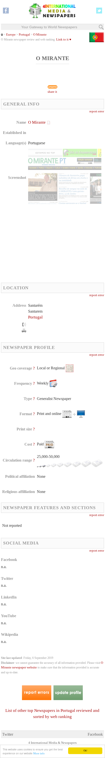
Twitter (7, 734)
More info (39, 753)
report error (96, 111)
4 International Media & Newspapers (52, 743)
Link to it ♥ (63, 39)
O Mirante (40, 34)
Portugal (24, 34)
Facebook (95, 734)
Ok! (85, 750)
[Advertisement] (42, 243)
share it (52, 91)
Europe (11, 34)
